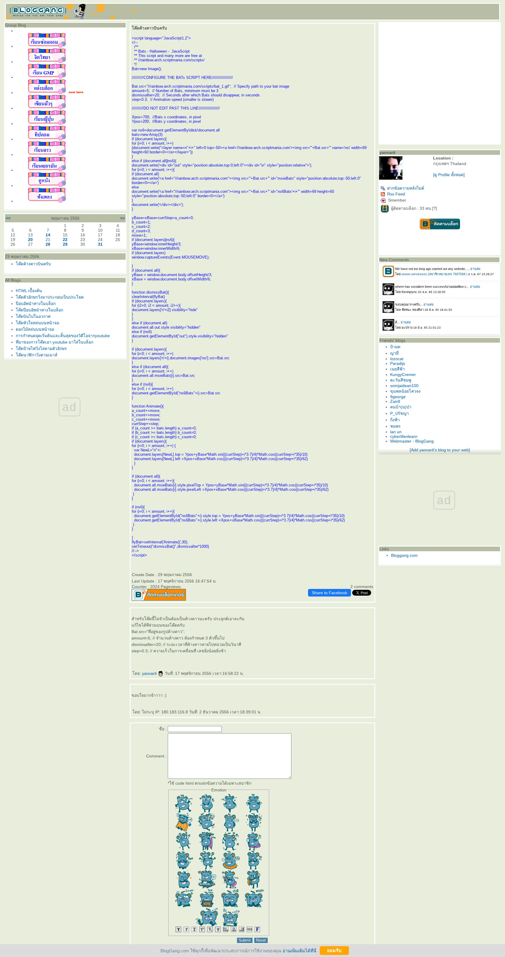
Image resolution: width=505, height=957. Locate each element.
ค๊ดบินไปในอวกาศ (33, 316)
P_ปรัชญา (399, 413)
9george (398, 396)
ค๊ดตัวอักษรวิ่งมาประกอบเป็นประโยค (50, 297)
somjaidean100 (404, 385)
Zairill (395, 401)
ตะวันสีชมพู (400, 380)
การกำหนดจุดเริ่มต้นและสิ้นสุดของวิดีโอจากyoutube (63, 335)
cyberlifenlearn (403, 436)
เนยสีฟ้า (397, 369)
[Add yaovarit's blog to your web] (440, 450)
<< (8, 218)
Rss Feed (396, 194)
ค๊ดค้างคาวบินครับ (33, 263)
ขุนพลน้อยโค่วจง (405, 391)
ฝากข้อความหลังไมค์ (405, 188)
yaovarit (150, 673)
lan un (396, 431)
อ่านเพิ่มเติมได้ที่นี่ (299, 950)
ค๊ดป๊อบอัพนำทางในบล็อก (39, 310)
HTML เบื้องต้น (29, 290)
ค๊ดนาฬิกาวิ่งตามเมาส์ (36, 355)
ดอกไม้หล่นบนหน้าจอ (35, 329)
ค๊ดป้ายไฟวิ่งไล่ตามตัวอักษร (41, 348)
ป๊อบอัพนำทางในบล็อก (36, 303)
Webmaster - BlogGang (412, 441)
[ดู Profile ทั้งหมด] (449, 174)
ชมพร (395, 426)
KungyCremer (403, 374)
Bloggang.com (404, 555)
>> (122, 218)
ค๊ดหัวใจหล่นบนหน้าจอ (37, 322)
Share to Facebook (329, 592)
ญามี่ (394, 353)
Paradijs (397, 363)
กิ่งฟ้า (395, 419)
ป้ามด (395, 346)
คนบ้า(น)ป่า (400, 407)
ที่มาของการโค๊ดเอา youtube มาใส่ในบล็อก (54, 342)
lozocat (396, 358)
